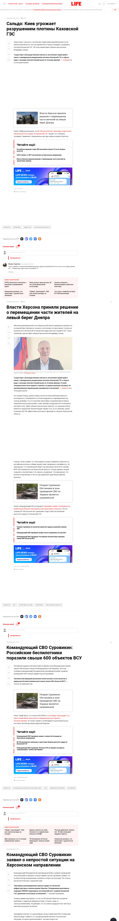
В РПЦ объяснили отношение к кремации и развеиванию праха (15, 284)
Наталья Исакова (20, 820)
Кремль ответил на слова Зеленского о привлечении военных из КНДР (38, 872)
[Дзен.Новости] (22, 239)
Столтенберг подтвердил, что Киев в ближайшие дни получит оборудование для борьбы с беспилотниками (42, 758)
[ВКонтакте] (35, 239)
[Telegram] (31, 239)
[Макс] (26, 239)
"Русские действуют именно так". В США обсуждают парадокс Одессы (64, 872)
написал (65, 388)
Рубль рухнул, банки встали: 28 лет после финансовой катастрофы (40, 284)
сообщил (66, 60)
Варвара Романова (21, 191)
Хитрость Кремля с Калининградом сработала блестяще (63, 284)
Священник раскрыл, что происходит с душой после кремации (14, 293)
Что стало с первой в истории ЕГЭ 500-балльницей (64, 292)
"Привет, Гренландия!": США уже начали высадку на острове (39, 293)
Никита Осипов (20, 569)
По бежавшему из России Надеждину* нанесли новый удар (39, 881)
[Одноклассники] (40, 239)
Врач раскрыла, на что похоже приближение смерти (15, 880)
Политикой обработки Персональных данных (47, 10)
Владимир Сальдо (30, 373)
